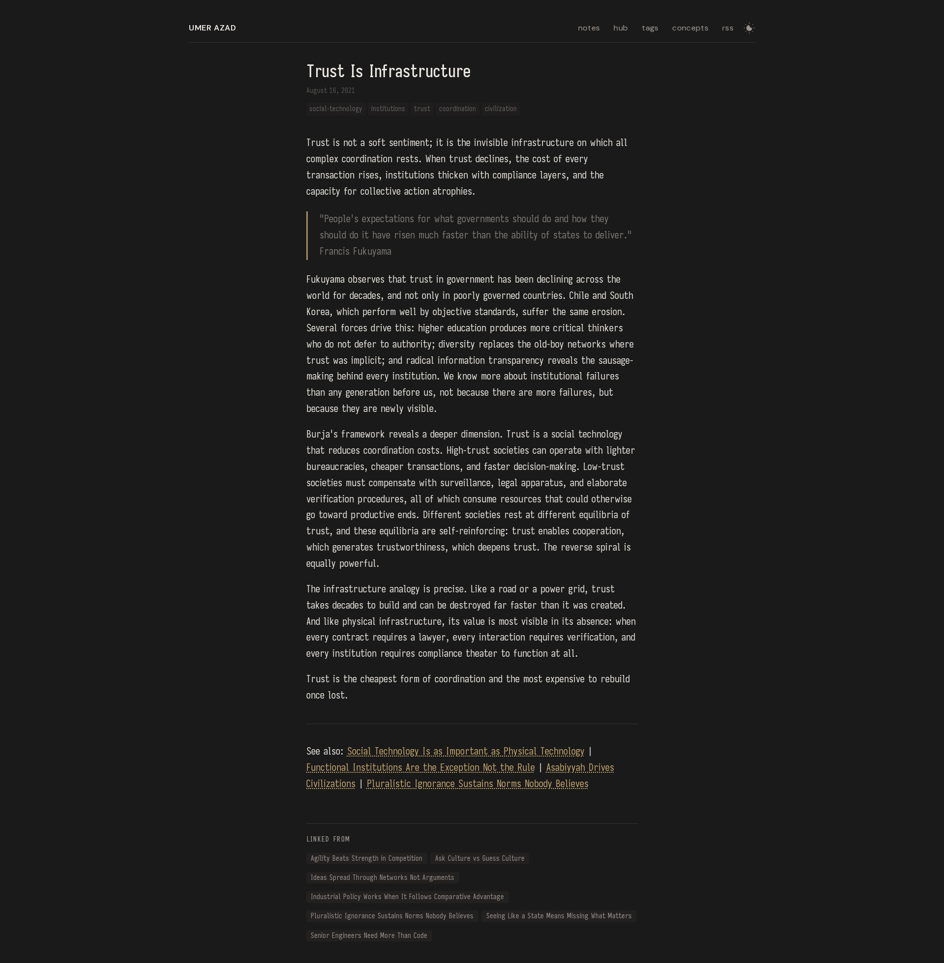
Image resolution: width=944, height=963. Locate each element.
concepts (690, 28)
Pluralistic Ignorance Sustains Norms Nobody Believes (478, 783)
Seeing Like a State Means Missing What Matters (559, 916)
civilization (501, 109)
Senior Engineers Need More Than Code (369, 936)
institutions (388, 109)
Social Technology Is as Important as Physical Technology (466, 751)
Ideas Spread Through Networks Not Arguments (382, 878)
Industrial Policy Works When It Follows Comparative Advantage (407, 897)
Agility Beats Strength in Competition (366, 858)
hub (621, 28)
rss (728, 28)
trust (422, 109)
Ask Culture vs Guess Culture (480, 858)
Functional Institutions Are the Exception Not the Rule (420, 767)
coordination (457, 109)
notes (589, 28)
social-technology (335, 109)
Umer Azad (212, 28)
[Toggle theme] (749, 28)
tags (650, 28)
